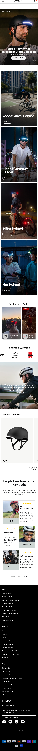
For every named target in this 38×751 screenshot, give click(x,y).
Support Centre (7, 668)
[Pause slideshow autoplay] (34, 61)
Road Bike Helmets (8, 607)
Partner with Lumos (8, 675)
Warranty (5, 695)
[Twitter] (10, 722)
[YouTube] (23, 722)
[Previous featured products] (30, 468)
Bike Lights (6, 617)
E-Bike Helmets (7, 603)
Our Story (5, 631)
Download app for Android (10, 654)
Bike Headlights (7, 620)
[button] (13, 63)
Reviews (5, 634)
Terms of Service (7, 691)
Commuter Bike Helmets (10, 600)
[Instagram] (16, 722)
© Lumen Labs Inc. (19, 731)
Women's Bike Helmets (10, 613)
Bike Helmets (6, 593)
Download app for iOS (9, 651)
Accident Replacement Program (12, 678)
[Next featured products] (34, 468)
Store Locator (6, 641)
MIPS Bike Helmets (8, 597)
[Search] (31, 1)
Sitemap (5, 657)
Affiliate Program (7, 644)
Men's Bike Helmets (9, 610)
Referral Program (7, 647)
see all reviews (18, 576)
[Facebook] (4, 722)
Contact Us (6, 671)
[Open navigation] (3, 1)
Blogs (4, 637)
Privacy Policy (7, 688)
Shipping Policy (7, 681)
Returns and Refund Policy (11, 685)
